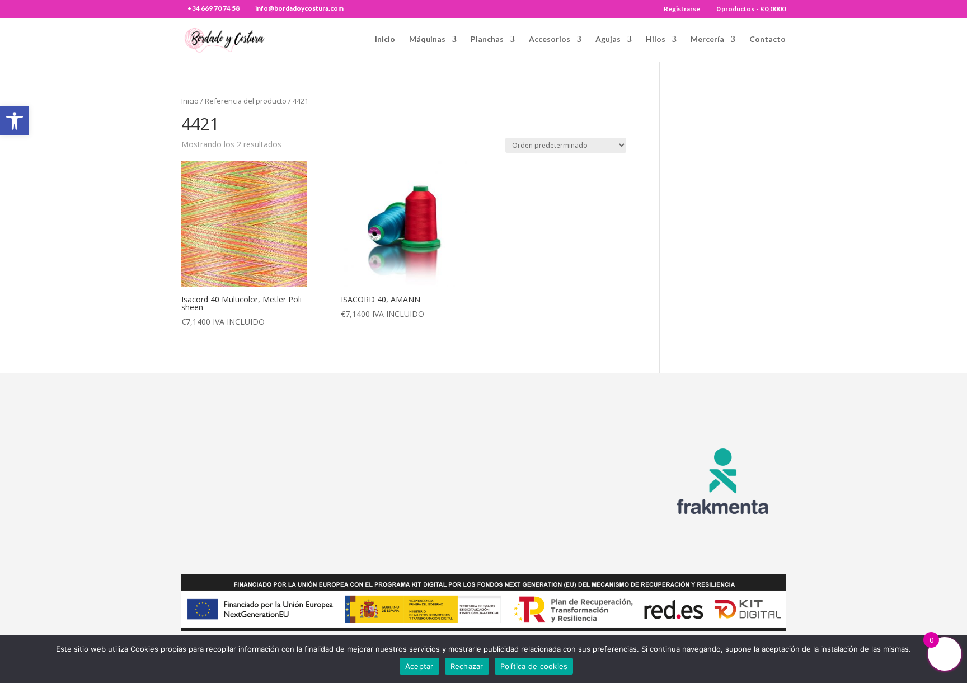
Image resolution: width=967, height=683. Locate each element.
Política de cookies (534, 666)
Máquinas (427, 39)
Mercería (707, 39)
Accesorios (549, 39)
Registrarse (682, 9)
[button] (14, 120)
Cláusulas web (565, 446)
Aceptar (419, 666)
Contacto (767, 39)
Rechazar (467, 666)
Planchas (487, 39)
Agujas (608, 39)
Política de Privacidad (579, 519)
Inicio (385, 39)
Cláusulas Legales (573, 461)
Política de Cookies (575, 504)
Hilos (655, 39)
